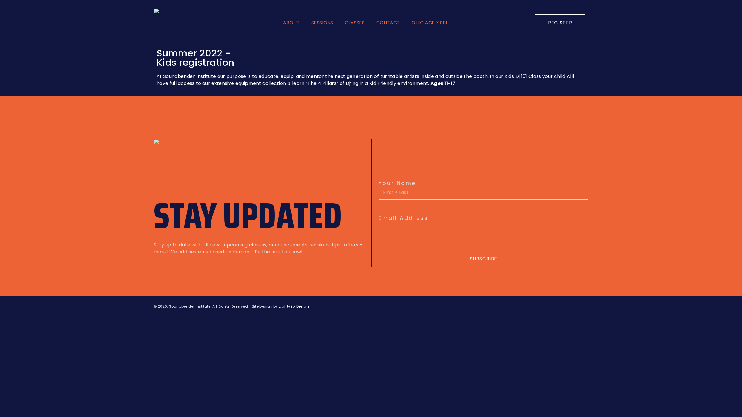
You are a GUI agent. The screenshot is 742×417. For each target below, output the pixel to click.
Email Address (403, 218)
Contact (388, 22)
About (291, 22)
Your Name (397, 183)
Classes (355, 22)
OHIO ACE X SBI (429, 22)
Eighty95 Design (294, 306)
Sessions (322, 22)
